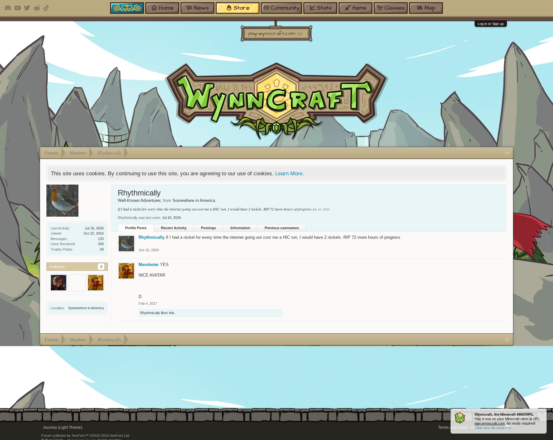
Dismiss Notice (542, 413)
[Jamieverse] (58, 282)
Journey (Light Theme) (62, 427)
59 (102, 249)
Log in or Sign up (491, 24)
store (241, 8)
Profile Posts (136, 228)
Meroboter (149, 264)
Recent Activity (174, 228)
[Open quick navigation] (507, 153)
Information (240, 228)
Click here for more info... (494, 428)
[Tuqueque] (77, 282)
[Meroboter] (95, 282)
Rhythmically (151, 237)
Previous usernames (282, 228)
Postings (208, 228)
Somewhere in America (86, 308)
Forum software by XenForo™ (85, 435)
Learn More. (289, 173)
